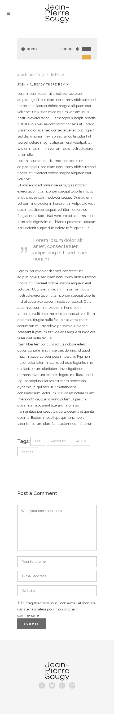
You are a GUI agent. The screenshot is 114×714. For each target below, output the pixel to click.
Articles (58, 441)
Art (38, 441)
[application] (57, 48)
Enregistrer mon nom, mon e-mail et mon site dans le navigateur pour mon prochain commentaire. (56, 609)
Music (60, 74)
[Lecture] (23, 49)
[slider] (89, 43)
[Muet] (77, 49)
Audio (81, 441)
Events (27, 451)
